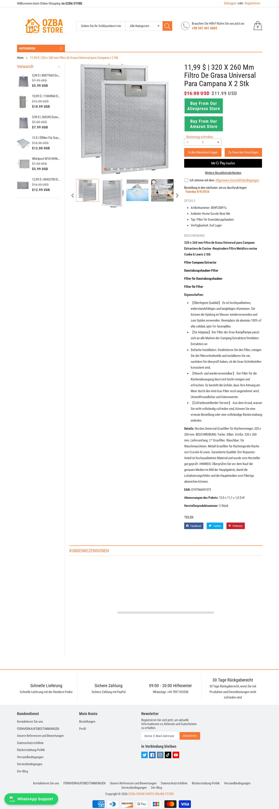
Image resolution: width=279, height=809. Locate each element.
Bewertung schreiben (199, 137)
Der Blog (22, 771)
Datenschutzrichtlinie (30, 743)
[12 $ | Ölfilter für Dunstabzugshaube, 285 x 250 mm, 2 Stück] (23, 143)
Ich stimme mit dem (202, 180)
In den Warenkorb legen (203, 152)
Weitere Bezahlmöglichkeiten (223, 173)
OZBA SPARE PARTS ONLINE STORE (151, 794)
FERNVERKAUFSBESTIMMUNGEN (38, 729)
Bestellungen (87, 722)
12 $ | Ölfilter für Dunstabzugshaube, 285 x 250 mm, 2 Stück (46, 138)
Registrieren (249, 3)
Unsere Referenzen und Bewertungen (40, 736)
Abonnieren (190, 735)
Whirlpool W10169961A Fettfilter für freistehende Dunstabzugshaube (46, 159)
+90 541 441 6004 (204, 28)
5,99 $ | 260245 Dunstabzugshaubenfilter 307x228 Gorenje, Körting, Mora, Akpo (46, 117)
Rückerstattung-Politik (31, 750)
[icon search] (167, 26)
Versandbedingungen (30, 757)
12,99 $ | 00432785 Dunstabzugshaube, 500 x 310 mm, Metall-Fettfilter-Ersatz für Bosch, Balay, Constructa (46, 179)
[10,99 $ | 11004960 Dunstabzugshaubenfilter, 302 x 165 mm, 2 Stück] (23, 102)
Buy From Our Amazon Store (204, 124)
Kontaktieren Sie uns (30, 722)
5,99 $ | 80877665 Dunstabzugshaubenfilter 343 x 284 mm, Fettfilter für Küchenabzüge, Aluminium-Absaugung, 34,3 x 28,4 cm (46, 75)
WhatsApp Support (35, 799)
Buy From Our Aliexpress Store (203, 106)
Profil (82, 729)
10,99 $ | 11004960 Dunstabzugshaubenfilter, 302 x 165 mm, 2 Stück (46, 96)
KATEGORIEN (27, 48)
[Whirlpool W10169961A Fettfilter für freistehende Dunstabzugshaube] (23, 164)
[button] (105, 169)
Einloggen (230, 3)
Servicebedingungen (29, 764)
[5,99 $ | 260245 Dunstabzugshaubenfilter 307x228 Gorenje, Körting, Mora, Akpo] (23, 123)
